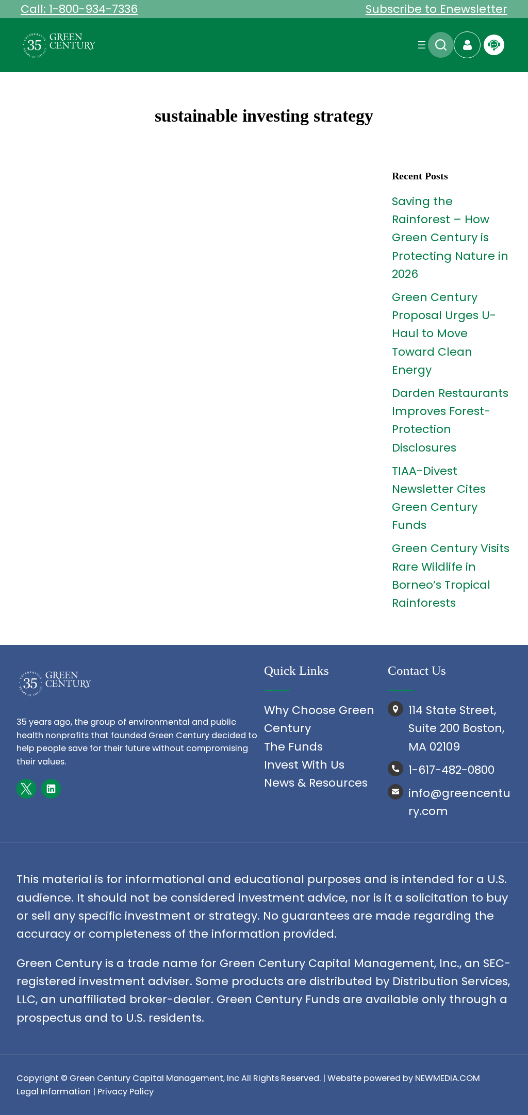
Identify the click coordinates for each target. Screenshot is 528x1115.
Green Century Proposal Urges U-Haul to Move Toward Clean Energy (444, 333)
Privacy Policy (125, 1091)
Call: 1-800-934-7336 (79, 9)
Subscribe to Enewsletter (436, 9)
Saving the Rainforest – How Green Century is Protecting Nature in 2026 (450, 237)
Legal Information (53, 1091)
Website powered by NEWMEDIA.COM (403, 1078)
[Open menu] (422, 45)
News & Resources (316, 783)
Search (441, 45)
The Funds (293, 747)
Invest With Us (304, 765)
